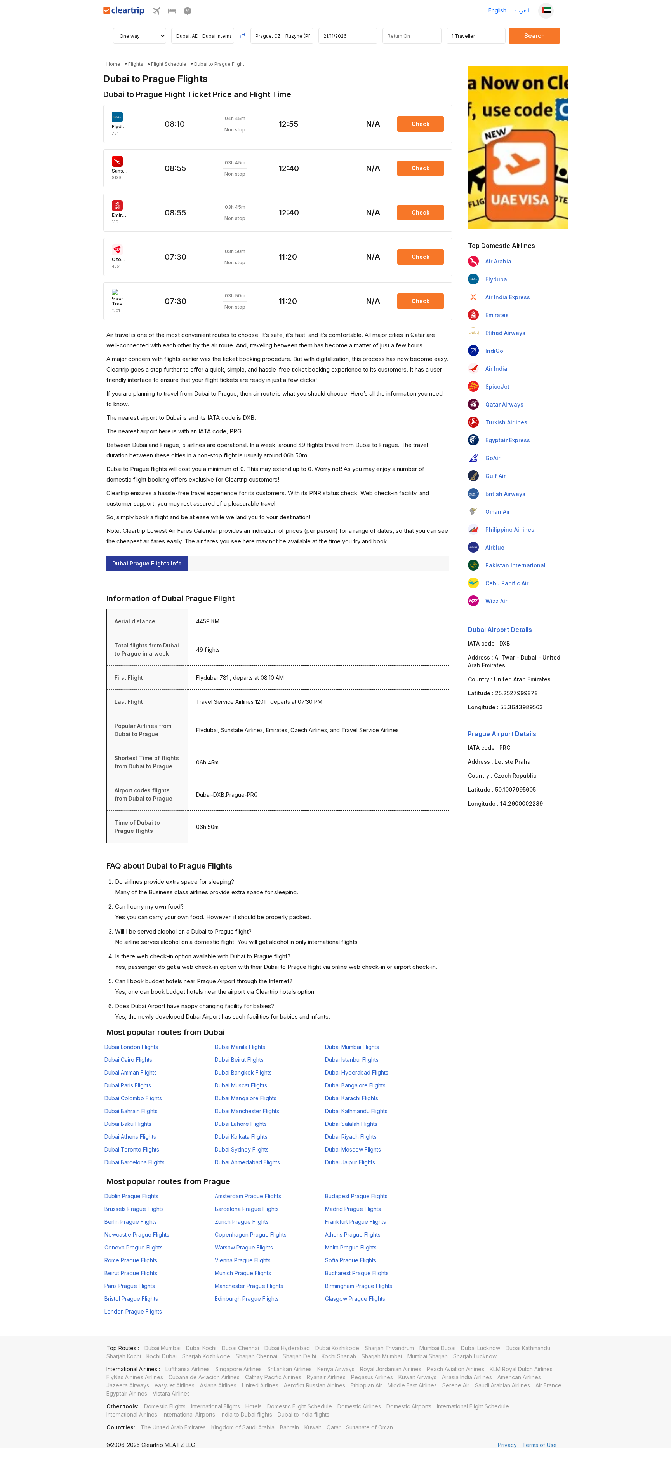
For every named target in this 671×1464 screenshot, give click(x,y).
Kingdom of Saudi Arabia (243, 1427)
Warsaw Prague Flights (244, 1247)
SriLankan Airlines (289, 1369)
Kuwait (312, 1427)
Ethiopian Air (366, 1385)
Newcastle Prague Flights (136, 1234)
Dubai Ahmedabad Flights (247, 1162)
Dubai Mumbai (162, 1348)
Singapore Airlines (238, 1369)
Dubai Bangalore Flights (355, 1085)
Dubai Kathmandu (528, 1348)
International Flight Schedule (473, 1406)
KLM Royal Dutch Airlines (521, 1369)
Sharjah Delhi (299, 1356)
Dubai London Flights (131, 1046)
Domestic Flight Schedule (299, 1406)
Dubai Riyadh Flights (351, 1136)
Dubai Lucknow (480, 1348)
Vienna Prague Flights (243, 1260)
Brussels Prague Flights (134, 1209)
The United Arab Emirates (173, 1427)
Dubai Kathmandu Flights (356, 1111)
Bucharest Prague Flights (357, 1273)
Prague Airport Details (502, 734)
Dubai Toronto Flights (131, 1149)
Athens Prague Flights (353, 1234)
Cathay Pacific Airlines (273, 1377)
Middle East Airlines (412, 1385)
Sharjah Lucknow (475, 1356)
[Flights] (156, 12)
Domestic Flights (165, 1406)
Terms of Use (539, 1444)
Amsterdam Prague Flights (248, 1196)
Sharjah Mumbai (382, 1356)
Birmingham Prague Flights (358, 1286)
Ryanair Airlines (326, 1377)
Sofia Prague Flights (350, 1260)
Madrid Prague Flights (353, 1209)
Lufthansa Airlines (187, 1369)
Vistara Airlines (171, 1393)
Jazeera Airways (127, 1385)
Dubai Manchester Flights (247, 1111)
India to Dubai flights (246, 1414)
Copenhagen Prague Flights (251, 1234)
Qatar (334, 1427)
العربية (521, 10)
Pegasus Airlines (372, 1377)
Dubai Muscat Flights (241, 1085)
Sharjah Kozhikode (206, 1356)
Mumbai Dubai (437, 1348)
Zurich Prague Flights (242, 1221)
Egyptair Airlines (126, 1393)
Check (420, 123)
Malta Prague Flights (351, 1247)
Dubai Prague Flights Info (147, 563)
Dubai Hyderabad (287, 1348)
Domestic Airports (408, 1406)
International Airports (189, 1414)
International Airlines (131, 1414)
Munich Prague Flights (243, 1273)
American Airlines (519, 1377)
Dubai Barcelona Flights (134, 1162)
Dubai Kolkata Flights (241, 1136)
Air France (548, 1385)
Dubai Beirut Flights (239, 1059)
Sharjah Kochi (123, 1356)
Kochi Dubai (161, 1356)
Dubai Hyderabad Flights (356, 1072)
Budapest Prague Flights (356, 1196)
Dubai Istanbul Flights (352, 1059)
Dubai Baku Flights (127, 1123)
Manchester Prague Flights (249, 1286)
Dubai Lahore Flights (241, 1123)
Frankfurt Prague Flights (355, 1221)
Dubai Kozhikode (337, 1348)
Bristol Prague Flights (131, 1298)
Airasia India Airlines (467, 1377)
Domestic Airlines (359, 1406)
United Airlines (260, 1385)
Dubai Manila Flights (240, 1046)
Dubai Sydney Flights (242, 1149)
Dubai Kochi (201, 1348)
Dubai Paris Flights (127, 1085)
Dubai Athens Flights (130, 1136)
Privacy (507, 1444)
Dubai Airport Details (500, 629)
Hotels (253, 1406)
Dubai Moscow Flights (353, 1149)
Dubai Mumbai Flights (352, 1046)
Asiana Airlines (218, 1385)
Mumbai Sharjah (427, 1356)
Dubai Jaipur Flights (350, 1162)
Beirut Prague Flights (130, 1273)
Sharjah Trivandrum (389, 1348)
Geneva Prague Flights (133, 1247)
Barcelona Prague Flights (247, 1209)
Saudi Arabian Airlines (502, 1385)
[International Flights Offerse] (187, 12)
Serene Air (455, 1385)
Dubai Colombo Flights (133, 1098)
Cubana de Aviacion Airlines (204, 1377)
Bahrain (289, 1427)
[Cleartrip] (124, 13)
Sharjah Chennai (256, 1356)
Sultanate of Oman (369, 1427)
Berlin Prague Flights (130, 1221)
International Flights (215, 1406)
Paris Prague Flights (129, 1286)
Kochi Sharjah (339, 1356)
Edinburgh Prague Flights (247, 1298)
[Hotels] (172, 12)
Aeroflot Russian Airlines (314, 1385)
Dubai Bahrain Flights (131, 1111)
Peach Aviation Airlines (455, 1369)
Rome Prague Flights (130, 1260)
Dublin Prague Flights (131, 1196)
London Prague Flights (133, 1311)
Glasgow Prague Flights (355, 1298)
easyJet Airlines (175, 1385)
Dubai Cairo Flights (128, 1059)
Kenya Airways (336, 1369)
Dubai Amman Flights (130, 1072)
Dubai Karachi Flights (351, 1098)
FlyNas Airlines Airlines (134, 1377)
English (497, 10)
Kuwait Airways (417, 1377)
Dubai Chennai (240, 1348)
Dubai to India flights (303, 1414)
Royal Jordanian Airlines (390, 1369)
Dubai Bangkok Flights (243, 1072)
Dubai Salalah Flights (351, 1123)
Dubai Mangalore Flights (245, 1098)
